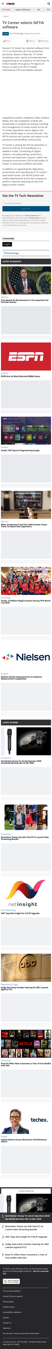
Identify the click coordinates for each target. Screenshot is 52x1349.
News (5, 34)
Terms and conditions (12, 1291)
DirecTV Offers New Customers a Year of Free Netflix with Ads (26, 1256)
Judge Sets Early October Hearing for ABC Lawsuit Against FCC (27, 1246)
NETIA (5, 51)
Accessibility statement (12, 1312)
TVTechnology (17, 33)
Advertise (7, 1328)
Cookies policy (8, 1307)
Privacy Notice (34, 218)
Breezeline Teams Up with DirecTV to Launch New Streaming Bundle (24, 1228)
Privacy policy (8, 1301)
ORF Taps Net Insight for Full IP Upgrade (26, 1237)
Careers (6, 1317)
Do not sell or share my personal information (21, 1333)
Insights (6, 16)
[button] (3, 3)
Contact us (7, 1323)
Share (8, 41)
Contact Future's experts (13, 1296)
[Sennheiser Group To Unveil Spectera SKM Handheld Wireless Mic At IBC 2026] (26, 1208)
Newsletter (44, 41)
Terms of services (31, 215)
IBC (38, 9)
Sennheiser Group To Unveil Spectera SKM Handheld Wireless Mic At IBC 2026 (27, 1217)
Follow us (32, 41)
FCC (48, 9)
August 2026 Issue (22, 9)
